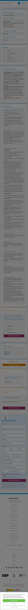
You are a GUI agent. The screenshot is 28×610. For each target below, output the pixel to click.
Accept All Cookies (14, 600)
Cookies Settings (14, 607)
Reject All (14, 603)
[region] (14, 601)
